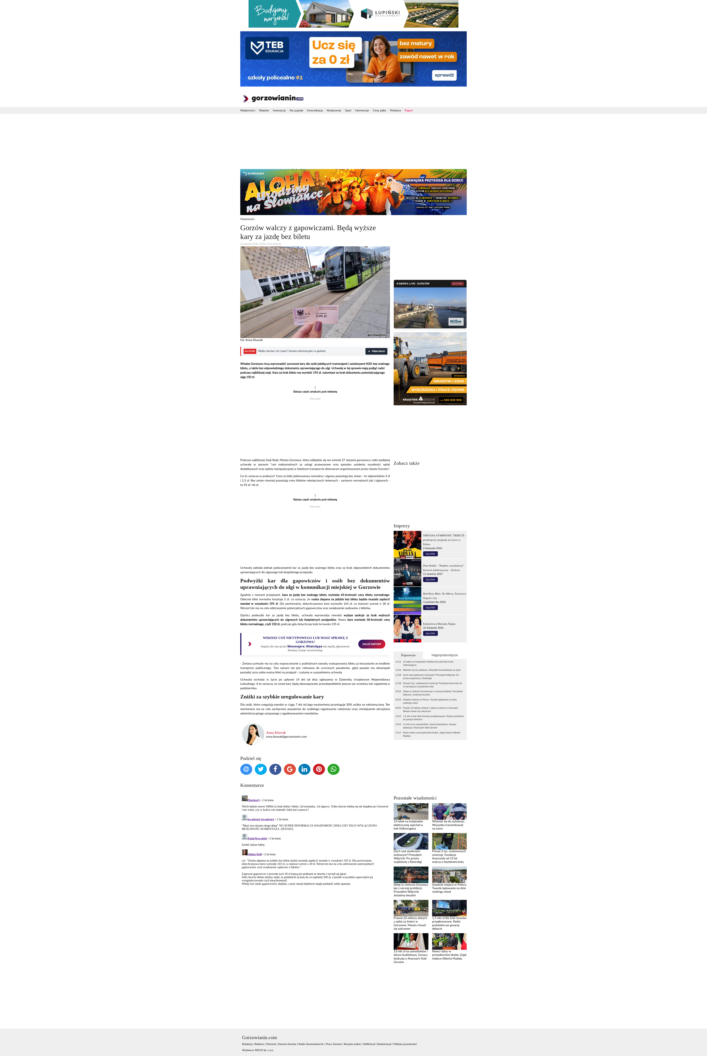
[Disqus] (315, 840)
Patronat (271, 1044)
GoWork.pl (369, 1044)
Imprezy (402, 525)
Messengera (296, 646)
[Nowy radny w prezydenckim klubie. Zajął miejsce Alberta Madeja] (449, 941)
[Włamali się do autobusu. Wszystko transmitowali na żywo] (449, 811)
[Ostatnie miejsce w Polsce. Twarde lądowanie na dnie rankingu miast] (449, 874)
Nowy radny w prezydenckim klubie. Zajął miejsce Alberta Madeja (431, 734)
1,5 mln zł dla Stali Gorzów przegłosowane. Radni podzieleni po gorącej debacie (433, 718)
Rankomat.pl (384, 1044)
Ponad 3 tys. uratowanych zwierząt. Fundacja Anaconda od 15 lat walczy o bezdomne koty (432, 685)
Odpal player (378, 351)
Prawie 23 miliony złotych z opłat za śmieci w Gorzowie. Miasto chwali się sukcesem (430, 710)
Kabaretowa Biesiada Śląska (439, 623)
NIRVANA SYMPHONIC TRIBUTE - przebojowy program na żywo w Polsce (444, 540)
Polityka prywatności (405, 1044)
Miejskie (264, 110)
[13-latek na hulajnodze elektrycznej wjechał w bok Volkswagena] (411, 811)
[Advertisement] (353, 141)
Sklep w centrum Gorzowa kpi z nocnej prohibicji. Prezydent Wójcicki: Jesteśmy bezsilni (433, 693)
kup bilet (430, 553)
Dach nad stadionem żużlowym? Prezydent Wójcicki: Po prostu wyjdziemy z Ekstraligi (431, 677)
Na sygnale (296, 110)
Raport (409, 110)
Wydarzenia (334, 110)
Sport (348, 110)
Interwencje (362, 110)
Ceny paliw (379, 110)
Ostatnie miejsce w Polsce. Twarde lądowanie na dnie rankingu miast (430, 701)
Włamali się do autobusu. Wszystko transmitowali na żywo (432, 670)
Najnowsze (408, 655)
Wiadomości (247, 110)
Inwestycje (279, 110)
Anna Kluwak (276, 733)
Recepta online (352, 1044)
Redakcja (247, 1044)
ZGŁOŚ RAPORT (371, 644)
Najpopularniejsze (445, 655)
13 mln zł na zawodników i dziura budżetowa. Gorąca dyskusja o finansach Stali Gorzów (429, 726)
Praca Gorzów (334, 1044)
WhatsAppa (314, 646)
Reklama (395, 110)
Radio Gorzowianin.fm (311, 1044)
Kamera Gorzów (287, 1044)
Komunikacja (315, 110)
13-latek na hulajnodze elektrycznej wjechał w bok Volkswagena (428, 663)
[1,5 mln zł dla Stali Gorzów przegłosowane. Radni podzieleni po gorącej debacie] (449, 908)
